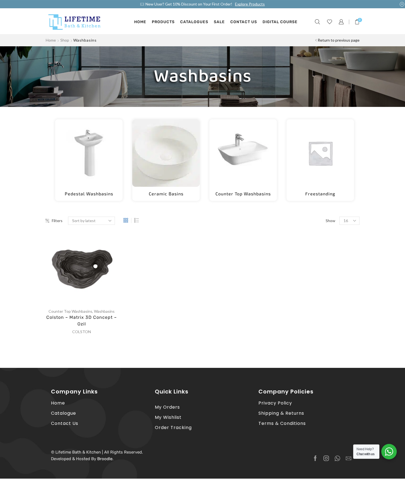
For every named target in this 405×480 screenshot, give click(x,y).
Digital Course (280, 22)
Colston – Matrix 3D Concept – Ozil (81, 321)
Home (140, 22)
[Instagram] (326, 458)
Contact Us (243, 22)
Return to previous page (339, 40)
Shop (64, 40)
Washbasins (104, 311)
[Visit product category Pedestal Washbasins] (89, 153)
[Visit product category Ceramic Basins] (166, 153)
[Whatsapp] (337, 458)
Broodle (104, 458)
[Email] (348, 458)
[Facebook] (315, 458)
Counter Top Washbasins (70, 311)
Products (163, 22)
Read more (87, 270)
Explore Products (250, 4)
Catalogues (194, 22)
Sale (219, 22)
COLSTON (81, 331)
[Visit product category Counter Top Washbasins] (243, 153)
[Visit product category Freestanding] (320, 153)
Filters (57, 220)
